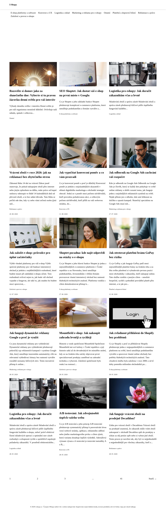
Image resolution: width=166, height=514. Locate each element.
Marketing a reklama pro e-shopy (86, 13)
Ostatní (107, 13)
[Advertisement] (83, 36)
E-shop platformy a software (23, 13)
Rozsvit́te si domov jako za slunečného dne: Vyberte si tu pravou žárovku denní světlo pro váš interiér (32, 95)
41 (121, 478)
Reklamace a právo (146, 13)
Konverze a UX (45, 13)
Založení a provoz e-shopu (22, 16)
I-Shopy (13, 4)
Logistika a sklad (62, 13)
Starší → (153, 478)
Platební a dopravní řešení (124, 13)
